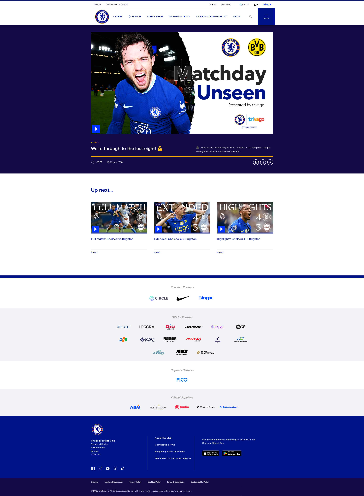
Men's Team (155, 16)
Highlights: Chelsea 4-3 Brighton (238, 239)
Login (213, 5)
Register (225, 5)
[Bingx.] (267, 4)
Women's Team (179, 16)
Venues (97, 5)
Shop (236, 16)
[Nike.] (256, 4)
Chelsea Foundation (117, 5)
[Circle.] (245, 4)
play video (96, 33)
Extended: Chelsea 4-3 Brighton (175, 239)
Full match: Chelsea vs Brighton (112, 239)
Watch (136, 16)
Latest (117, 16)
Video (94, 253)
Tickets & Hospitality (211, 16)
